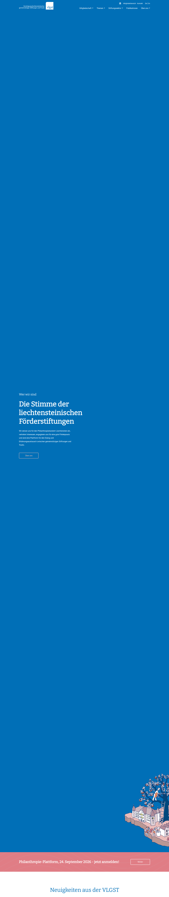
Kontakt (140, 3)
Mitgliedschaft (85, 8)
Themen (100, 8)
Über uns (144, 8)
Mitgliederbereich (129, 3)
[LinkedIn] (120, 3)
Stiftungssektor (114, 8)
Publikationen (132, 8)
